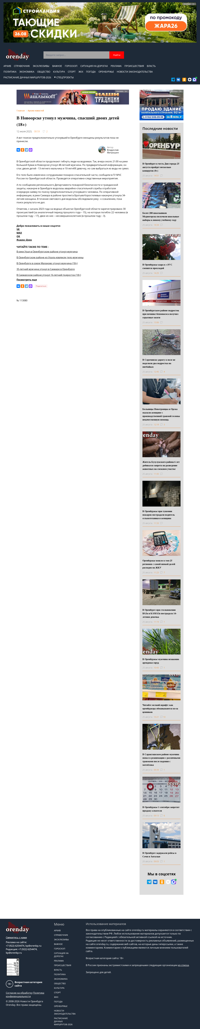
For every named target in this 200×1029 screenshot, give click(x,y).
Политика (10, 71)
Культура (59, 71)
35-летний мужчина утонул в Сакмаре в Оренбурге (46, 269)
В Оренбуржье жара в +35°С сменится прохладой (157, 266)
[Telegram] (26, 150)
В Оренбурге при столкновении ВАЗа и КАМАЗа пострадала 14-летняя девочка (159, 613)
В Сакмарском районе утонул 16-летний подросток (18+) (49, 275)
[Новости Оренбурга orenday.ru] (17, 55)
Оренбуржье (106, 71)
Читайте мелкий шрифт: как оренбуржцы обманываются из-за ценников (160, 708)
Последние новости (160, 128)
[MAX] (30, 150)
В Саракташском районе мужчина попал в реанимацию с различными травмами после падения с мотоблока (161, 759)
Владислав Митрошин (113, 151)
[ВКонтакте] (18, 150)
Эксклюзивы (41, 66)
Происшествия (134, 66)
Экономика (26, 71)
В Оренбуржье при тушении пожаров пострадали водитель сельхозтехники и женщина (158, 514)
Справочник (22, 66)
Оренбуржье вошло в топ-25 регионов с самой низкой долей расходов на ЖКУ (158, 564)
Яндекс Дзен (24, 239)
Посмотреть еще (27, 279)
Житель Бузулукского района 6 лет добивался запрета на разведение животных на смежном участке (161, 465)
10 (164, 717)
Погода (91, 71)
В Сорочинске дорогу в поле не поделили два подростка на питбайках (158, 363)
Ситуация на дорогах (94, 66)
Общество (43, 71)
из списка (183, 965)
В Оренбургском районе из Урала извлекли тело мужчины (50, 257)
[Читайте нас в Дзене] (190, 80)
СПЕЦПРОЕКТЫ (65, 77)
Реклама (116, 66)
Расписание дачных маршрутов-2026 (27, 77)
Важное (57, 66)
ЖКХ (80, 71)
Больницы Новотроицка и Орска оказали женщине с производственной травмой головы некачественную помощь (161, 414)
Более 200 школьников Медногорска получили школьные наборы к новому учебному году (160, 216)
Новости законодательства (135, 71)
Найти (116, 55)
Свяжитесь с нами (16, 937)
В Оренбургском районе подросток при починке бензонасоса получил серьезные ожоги (160, 314)
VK (18, 229)
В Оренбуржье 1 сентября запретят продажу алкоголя (161, 808)
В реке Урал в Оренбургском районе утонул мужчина (47, 251)
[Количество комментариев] (164, 175)
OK (18, 236)
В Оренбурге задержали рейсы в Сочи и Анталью (159, 854)
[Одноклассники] (22, 150)
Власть (151, 66)
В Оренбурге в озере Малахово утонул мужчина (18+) (47, 263)
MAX (19, 232)
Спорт (72, 71)
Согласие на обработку (19, 992)
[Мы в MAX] (194, 80)
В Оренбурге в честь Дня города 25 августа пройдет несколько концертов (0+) (160, 167)
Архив (7, 66)
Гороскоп (71, 66)
